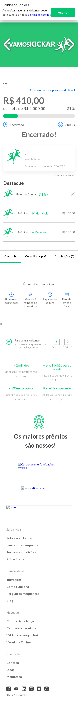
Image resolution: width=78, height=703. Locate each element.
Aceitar (63, 12)
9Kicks (70, 125)
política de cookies (39, 14)
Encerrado (17, 125)
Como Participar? (35, 256)
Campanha (10, 256)
